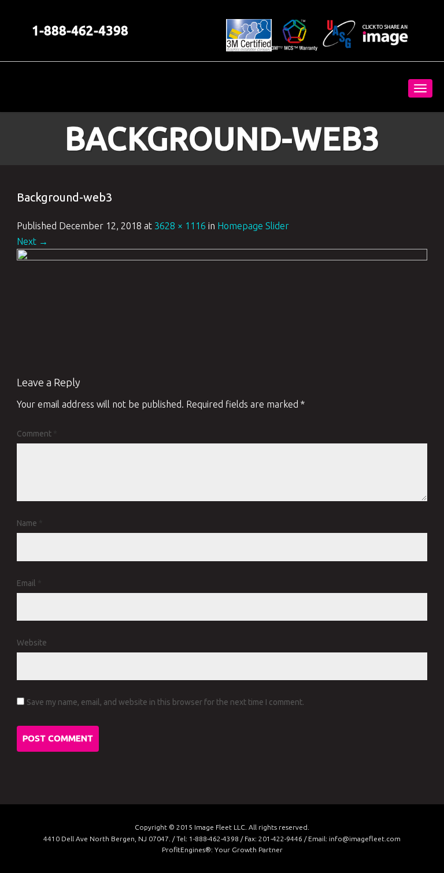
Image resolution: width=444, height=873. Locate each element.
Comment (37, 433)
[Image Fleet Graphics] (93, 87)
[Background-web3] (222, 310)
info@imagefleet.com (365, 838)
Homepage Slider (253, 226)
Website (32, 642)
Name (30, 523)
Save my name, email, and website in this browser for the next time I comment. (165, 702)
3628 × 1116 (180, 226)
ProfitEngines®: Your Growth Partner (222, 849)
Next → (32, 241)
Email (29, 583)
